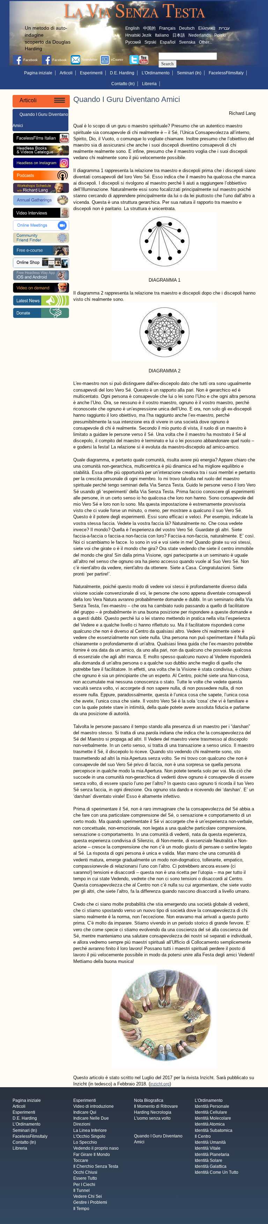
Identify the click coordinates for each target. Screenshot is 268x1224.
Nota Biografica (148, 1100)
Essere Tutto (85, 1178)
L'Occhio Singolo (89, 1136)
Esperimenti (91, 73)
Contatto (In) (123, 83)
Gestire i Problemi (90, 1202)
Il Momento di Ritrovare (156, 1106)
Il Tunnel (81, 1190)
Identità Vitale (208, 1148)
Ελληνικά (206, 28)
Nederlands (199, 35)
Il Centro (203, 1136)
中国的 (149, 28)
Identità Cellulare (211, 1112)
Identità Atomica (210, 1124)
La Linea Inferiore (90, 1130)
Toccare (80, 1160)
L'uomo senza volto (152, 1118)
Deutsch (187, 28)
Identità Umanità (210, 1142)
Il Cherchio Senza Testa (95, 1166)
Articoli (66, 73)
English (132, 28)
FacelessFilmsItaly (226, 73)
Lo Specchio (85, 1142)
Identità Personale (212, 1106)
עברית (224, 28)
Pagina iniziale (38, 73)
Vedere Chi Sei (87, 1196)
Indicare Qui (84, 1112)
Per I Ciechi (84, 1184)
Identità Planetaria (212, 1154)
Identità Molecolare (213, 1118)
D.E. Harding (122, 73)
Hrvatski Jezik (138, 35)
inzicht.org (160, 1084)
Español (168, 42)
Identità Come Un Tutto (216, 1172)
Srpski (150, 42)
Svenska (187, 42)
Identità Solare (208, 1160)
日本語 (178, 35)
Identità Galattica (210, 1166)
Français (167, 28)
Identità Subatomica (213, 1130)
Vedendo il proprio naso (96, 1148)
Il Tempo (81, 1208)
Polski (220, 35)
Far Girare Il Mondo (91, 1154)
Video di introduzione (93, 1106)
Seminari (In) (189, 73)
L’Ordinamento (156, 73)
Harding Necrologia (152, 1112)
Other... (205, 42)
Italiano (162, 35)
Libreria (149, 83)
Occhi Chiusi (85, 1172)
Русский (133, 42)
